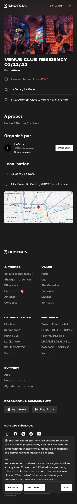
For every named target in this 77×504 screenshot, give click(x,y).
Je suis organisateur (18, 274)
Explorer (56, 5)
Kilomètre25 (12, 330)
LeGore (15, 70)
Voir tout (47, 302)
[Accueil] (15, 6)
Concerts (10, 302)
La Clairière (12, 341)
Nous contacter (15, 380)
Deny (66, 487)
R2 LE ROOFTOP (15, 347)
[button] (64, 148)
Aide (7, 375)
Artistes (9, 297)
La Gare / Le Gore (23, 174)
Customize (33, 487)
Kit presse (11, 285)
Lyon (44, 279)
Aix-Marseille (50, 285)
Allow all (14, 487)
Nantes (46, 297)
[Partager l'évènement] (69, 6)
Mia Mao (10, 324)
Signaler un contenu (18, 386)
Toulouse (47, 291)
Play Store (47, 409)
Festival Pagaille (52, 336)
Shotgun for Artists (18, 279)
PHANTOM (11, 336)
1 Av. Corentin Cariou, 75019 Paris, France (39, 184)
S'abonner (64, 148)
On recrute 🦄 (14, 291)
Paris (44, 274)
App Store (19, 409)
